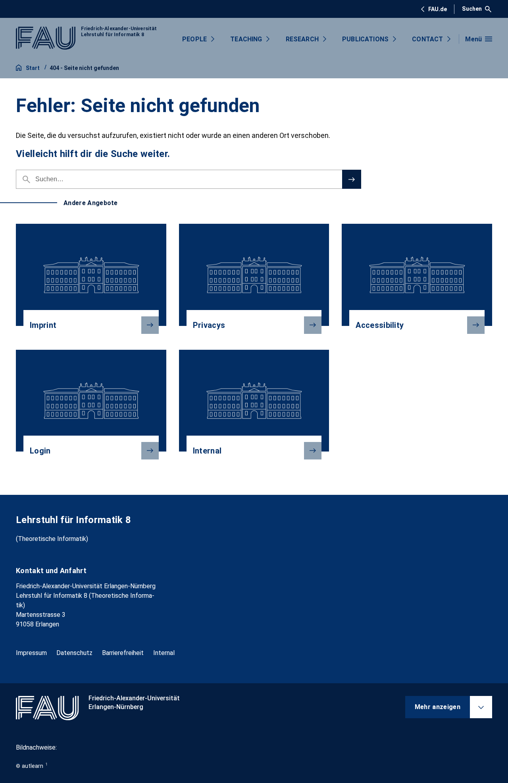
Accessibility (380, 325)
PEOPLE (194, 39)
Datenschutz (74, 653)
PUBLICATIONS (365, 39)
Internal (207, 450)
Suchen (472, 9)
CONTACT (427, 39)
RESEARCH (302, 39)
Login (40, 450)
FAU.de (437, 9)
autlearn (32, 766)
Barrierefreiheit (123, 653)
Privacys (209, 325)
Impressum (31, 653)
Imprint (43, 325)
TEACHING (246, 39)
